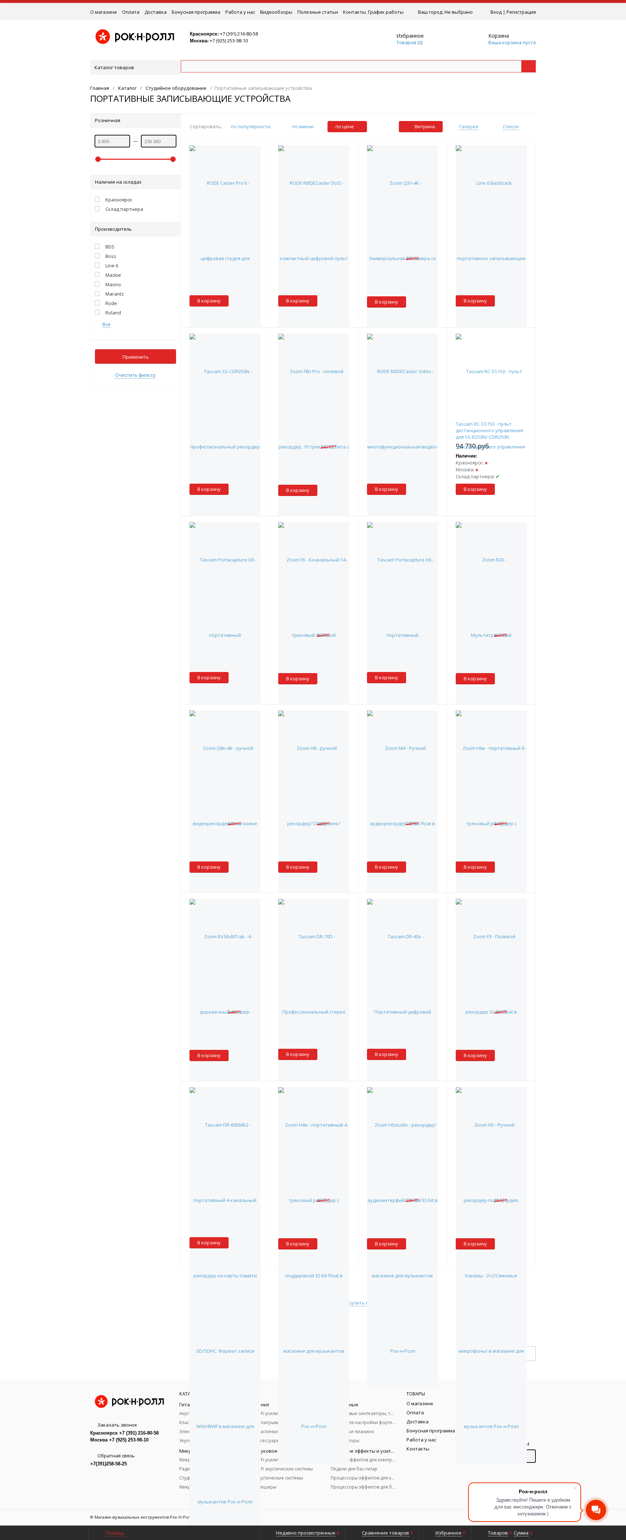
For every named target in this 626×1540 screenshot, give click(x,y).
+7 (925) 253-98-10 (229, 40)
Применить (135, 357)
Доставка (156, 12)
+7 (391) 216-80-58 (239, 33)
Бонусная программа (196, 12)
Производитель (113, 229)
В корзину (209, 300)
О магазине (103, 12)
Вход (496, 12)
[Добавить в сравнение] (263, 148)
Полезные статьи (317, 12)
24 (524, 1354)
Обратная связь (116, 1455)
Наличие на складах (118, 182)
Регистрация (521, 12)
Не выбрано (459, 12)
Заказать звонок (117, 1425)
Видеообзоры (276, 12)
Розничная (107, 120)
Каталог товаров (114, 67)
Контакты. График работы (373, 12)
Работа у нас (240, 12)
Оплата (130, 12)
